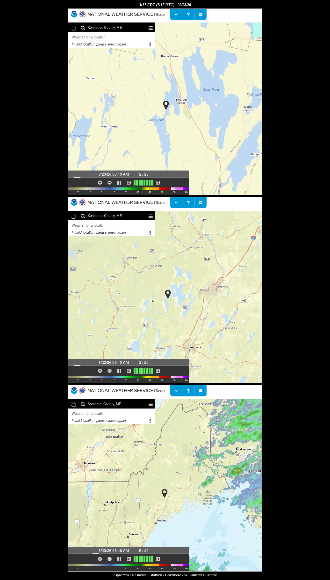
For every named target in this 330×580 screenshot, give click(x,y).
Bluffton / (157, 575)
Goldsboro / (174, 575)
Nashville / (140, 575)
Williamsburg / (195, 575)
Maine (212, 575)
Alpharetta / (122, 575)
